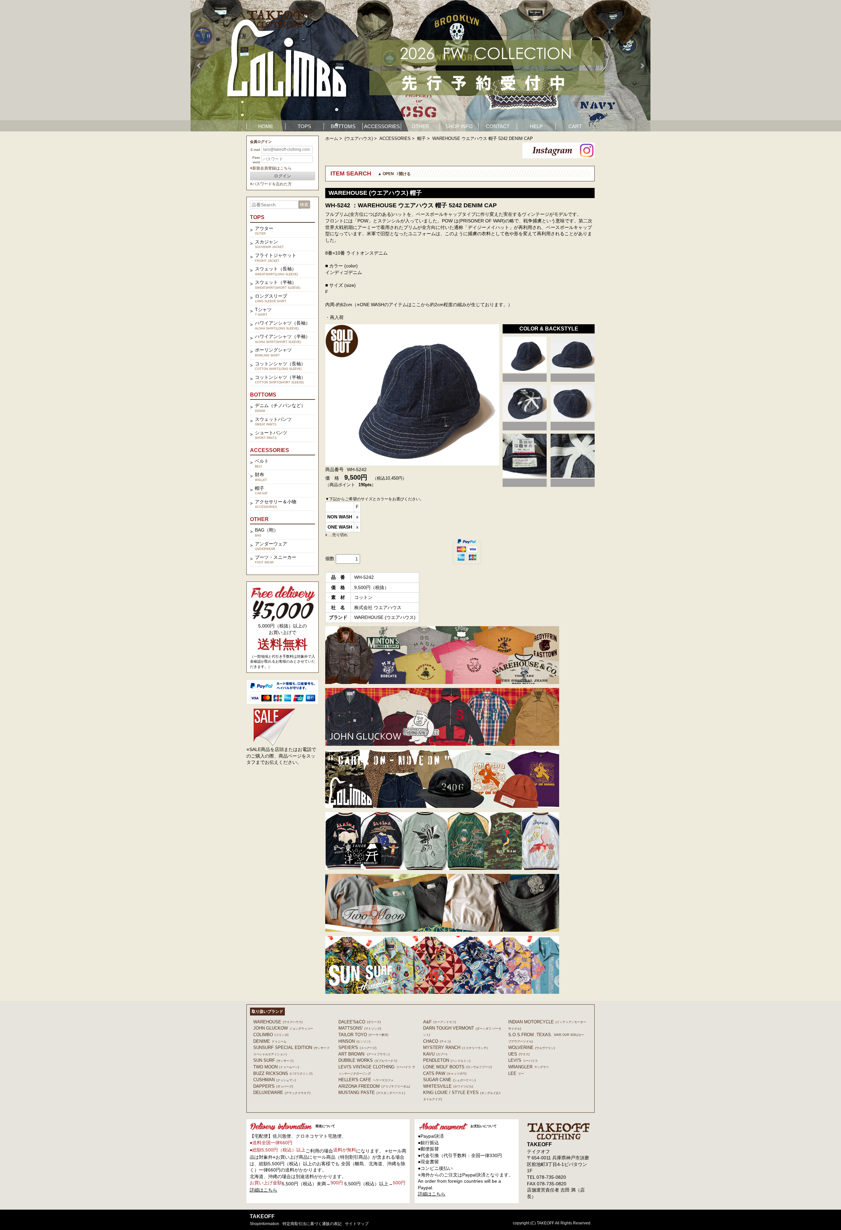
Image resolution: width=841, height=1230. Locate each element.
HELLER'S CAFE (366, 1079)
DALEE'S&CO (359, 1021)
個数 (329, 558)
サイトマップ (357, 1223)
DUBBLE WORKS (367, 1060)
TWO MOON (276, 1066)
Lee (516, 1073)
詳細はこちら (263, 1190)
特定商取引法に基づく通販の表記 (312, 1223)
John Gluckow (283, 1028)
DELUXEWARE (281, 1092)
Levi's (523, 1060)
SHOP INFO (459, 126)
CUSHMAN (274, 1079)
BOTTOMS (343, 126)
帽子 (421, 138)
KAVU (435, 1054)
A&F (439, 1021)
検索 (304, 204)
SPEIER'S (357, 1047)
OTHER (420, 126)
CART (575, 126)
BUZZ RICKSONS (282, 1073)
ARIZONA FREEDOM (374, 1086)
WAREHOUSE (278, 1021)
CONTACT (498, 126)
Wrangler (528, 1066)
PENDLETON (446, 1060)
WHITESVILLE (448, 1086)
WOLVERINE (531, 1047)
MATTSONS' (359, 1028)
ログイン (282, 175)
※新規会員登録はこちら (271, 168)
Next (642, 65)
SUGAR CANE (449, 1079)
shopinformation (264, 1223)
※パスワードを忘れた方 (271, 184)
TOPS (304, 126)
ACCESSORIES (382, 126)
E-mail (255, 149)
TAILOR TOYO (363, 1034)
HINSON (354, 1041)
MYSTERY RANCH (455, 1047)
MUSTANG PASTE (371, 1092)
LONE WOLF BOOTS (457, 1066)
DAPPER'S (273, 1086)
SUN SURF (273, 1060)
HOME (265, 126)
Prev (199, 65)
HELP (536, 126)
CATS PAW (444, 1073)
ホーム (331, 138)
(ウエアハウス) (359, 138)
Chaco (437, 1041)
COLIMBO (270, 1034)
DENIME (269, 1041)
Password (256, 160)
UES (519, 1054)
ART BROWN (364, 1054)
